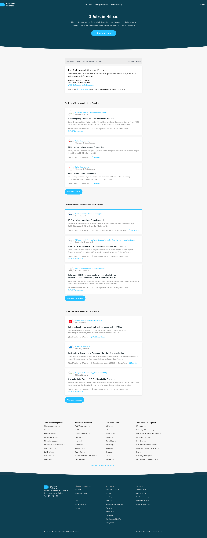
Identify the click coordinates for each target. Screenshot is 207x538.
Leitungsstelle (80, 459)
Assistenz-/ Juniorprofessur (115, 504)
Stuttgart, (78, 270)
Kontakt (77, 508)
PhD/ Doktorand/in (76, 131)
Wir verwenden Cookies (155, 532)
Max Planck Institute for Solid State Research (90, 268)
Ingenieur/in (135, 230)
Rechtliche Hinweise (142, 532)
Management (110, 523)
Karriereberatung (116, 4)
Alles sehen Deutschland (75, 298)
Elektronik (48, 459)
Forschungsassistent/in (113, 519)
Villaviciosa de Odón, (82, 143)
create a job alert (84, 89)
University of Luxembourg (145, 430)
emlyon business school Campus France (88, 320)
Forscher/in (80, 441)
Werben (202, 4)
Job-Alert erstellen (105, 33)
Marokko (109, 448)
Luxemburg (110, 444)
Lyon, (77, 322)
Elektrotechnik (50, 433)
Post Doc (134, 363)
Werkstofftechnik (51, 437)
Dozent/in (79, 444)
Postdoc (108, 493)
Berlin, (77, 216)
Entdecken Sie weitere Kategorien (102, 465)
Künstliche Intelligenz (52, 430)
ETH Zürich (141, 441)
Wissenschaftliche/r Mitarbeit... (86, 456)
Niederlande (111, 433)
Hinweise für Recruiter (143, 504)
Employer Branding (142, 497)
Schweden (110, 430)
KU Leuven (141, 426)
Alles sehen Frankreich (74, 400)
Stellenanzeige (141, 489)
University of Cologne (144, 456)
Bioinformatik (50, 448)
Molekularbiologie (51, 441)
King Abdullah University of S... (147, 459)
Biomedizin (49, 456)
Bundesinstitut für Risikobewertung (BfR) (89, 214)
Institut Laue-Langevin (82, 347)
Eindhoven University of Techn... (147, 448)
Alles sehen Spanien (73, 192)
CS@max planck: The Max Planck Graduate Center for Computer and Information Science (105, 240)
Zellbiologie (49, 452)
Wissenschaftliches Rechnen (54, 444)
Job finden (88, 4)
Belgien (109, 426)
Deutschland (84, 216)
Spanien (92, 143)
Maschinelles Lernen (52, 426)
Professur (96, 157)
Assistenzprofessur (99, 337)
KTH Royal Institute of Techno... (147, 444)
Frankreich (82, 322)
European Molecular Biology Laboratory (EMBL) (91, 112)
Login (76, 500)
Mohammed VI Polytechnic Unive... (148, 433)
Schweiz (109, 437)
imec (138, 452)
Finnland (109, 456)
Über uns (78, 497)
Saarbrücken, (79, 242)
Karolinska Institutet (143, 437)
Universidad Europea (82, 141)
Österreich (110, 452)
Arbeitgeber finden (101, 4)
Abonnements (141, 493)
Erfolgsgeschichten (142, 500)
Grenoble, (78, 349)
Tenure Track (80, 452)
